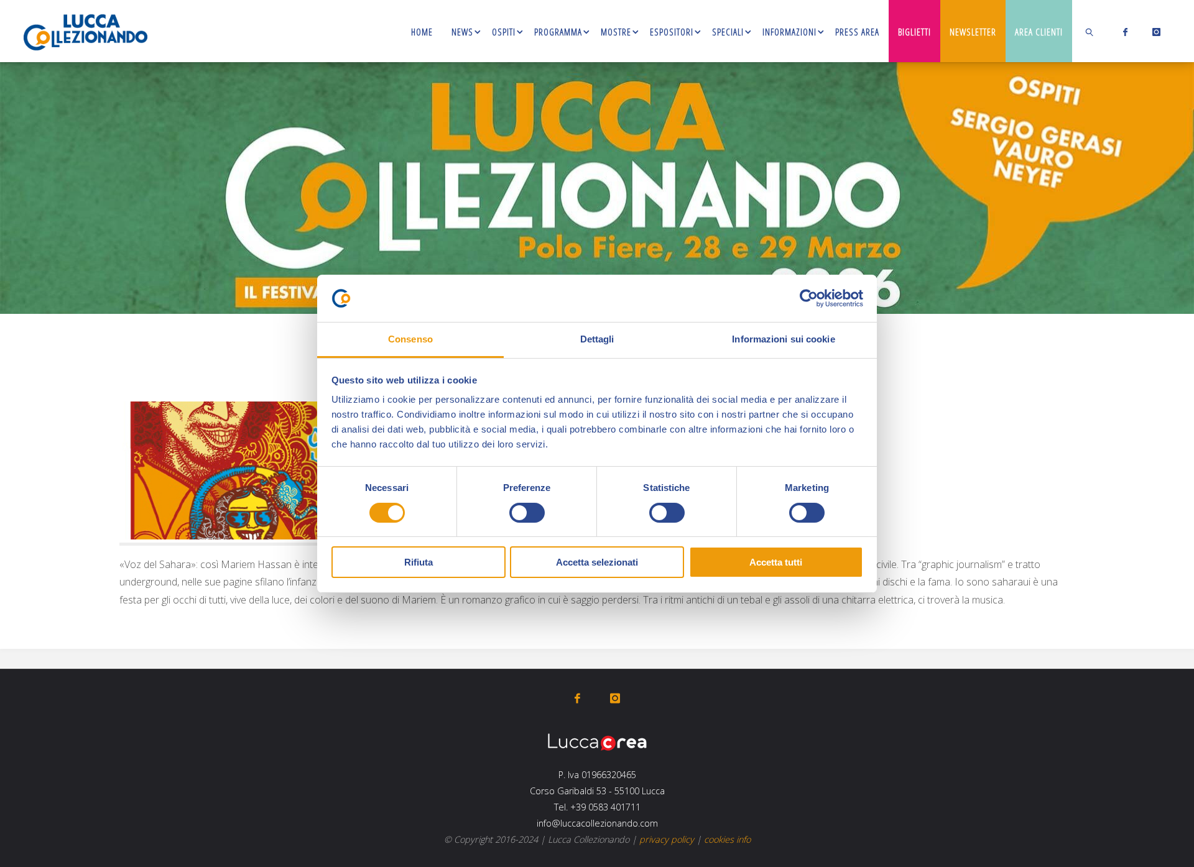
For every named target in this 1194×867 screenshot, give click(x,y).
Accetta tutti (775, 562)
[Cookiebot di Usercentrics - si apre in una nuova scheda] (808, 298)
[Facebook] (1122, 31)
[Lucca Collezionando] (85, 31)
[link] (1090, 31)
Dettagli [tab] (597, 339)
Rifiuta (418, 562)
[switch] (527, 513)
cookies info (727, 839)
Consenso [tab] (410, 339)
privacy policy (666, 839)
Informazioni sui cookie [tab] (783, 339)
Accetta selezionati (597, 562)
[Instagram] (1153, 31)
